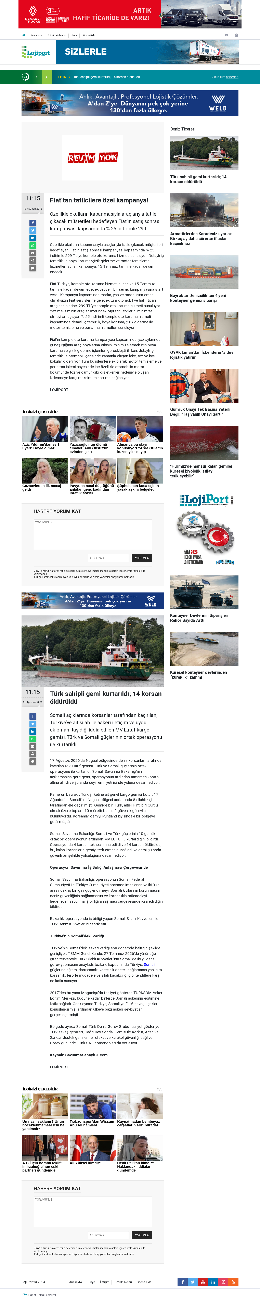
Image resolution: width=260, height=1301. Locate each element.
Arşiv (74, 35)
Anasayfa (75, 1282)
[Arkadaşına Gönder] (32, 253)
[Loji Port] (36, 51)
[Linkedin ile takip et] (213, 1282)
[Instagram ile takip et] (223, 1282)
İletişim (104, 1282)
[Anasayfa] (24, 35)
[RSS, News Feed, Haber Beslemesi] (233, 1282)
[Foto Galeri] (236, 35)
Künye (91, 1282)
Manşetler (37, 35)
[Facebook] (32, 223)
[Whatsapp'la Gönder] (32, 245)
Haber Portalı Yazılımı (42, 1295)
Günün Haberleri (57, 35)
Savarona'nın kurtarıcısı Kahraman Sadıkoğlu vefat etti (111, 77)
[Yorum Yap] (32, 268)
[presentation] (36, 77)
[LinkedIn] (32, 238)
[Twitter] (32, 230)
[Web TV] (226, 35)
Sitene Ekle (88, 35)
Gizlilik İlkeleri (123, 1282)
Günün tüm (224, 77)
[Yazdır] (32, 260)
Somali (149, 964)
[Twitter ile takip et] (193, 1282)
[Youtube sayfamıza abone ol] (203, 1282)
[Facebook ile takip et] (183, 1282)
